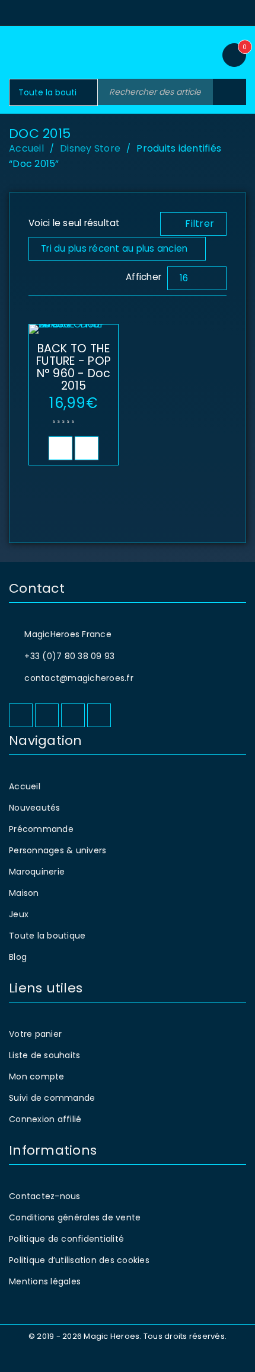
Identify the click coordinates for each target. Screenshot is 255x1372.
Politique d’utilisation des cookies (79, 1260)
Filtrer (199, 223)
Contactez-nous (45, 1196)
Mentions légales (45, 1281)
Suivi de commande (52, 1098)
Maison (24, 893)
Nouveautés (34, 808)
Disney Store (90, 148)
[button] (60, 448)
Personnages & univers (57, 850)
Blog (18, 957)
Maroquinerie (37, 872)
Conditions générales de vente (75, 1217)
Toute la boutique (47, 936)
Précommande (41, 829)
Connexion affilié (45, 1119)
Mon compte (37, 1076)
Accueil (26, 148)
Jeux (18, 914)
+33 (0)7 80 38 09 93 (69, 656)
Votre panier (35, 1034)
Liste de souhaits (44, 1055)
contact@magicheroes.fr (78, 678)
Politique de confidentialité (66, 1239)
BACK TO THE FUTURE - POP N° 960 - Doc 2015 (73, 367)
